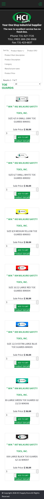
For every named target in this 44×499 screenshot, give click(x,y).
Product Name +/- (17, 51)
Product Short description (15, 55)
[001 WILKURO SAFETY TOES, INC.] (22, 98)
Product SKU (32, 50)
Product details (22, 140)
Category (8, 64)
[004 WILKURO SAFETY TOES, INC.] (22, 267)
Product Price (10, 73)
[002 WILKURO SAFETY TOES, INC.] (22, 155)
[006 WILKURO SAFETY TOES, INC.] (22, 380)
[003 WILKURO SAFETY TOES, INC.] (22, 211)
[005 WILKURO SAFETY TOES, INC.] (22, 324)
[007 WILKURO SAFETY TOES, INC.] (22, 436)
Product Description (12, 59)
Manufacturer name (12, 68)
